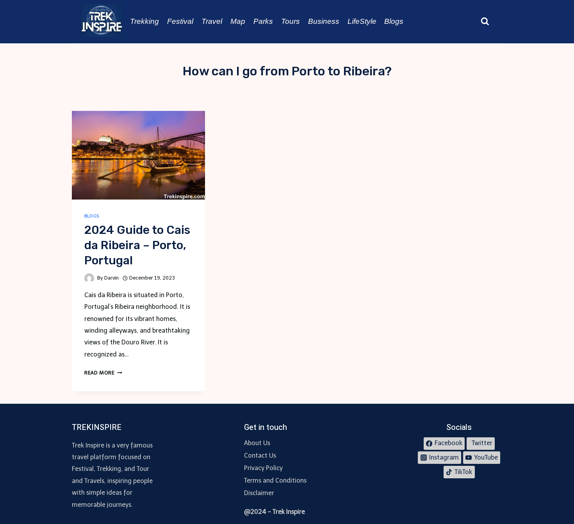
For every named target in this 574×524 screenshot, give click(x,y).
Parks (263, 21)
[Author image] (89, 278)
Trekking (144, 21)
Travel (211, 21)
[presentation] (138, 155)
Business (323, 21)
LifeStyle (362, 21)
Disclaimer (259, 493)
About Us (257, 443)
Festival (180, 21)
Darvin (111, 278)
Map (237, 21)
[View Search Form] (485, 21)
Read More (103, 373)
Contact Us (260, 455)
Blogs (393, 21)
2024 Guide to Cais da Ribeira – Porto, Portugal (137, 245)
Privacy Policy (263, 468)
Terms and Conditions (275, 480)
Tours (290, 21)
